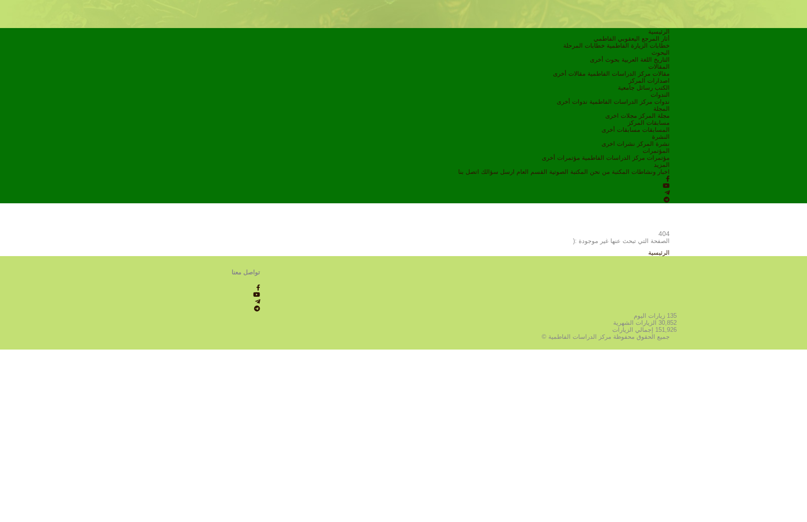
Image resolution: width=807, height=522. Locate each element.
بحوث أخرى (605, 59)
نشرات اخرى (618, 143)
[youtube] (666, 185)
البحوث (660, 52)
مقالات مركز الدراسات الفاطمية (629, 73)
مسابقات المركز (649, 122)
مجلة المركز (654, 115)
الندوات (660, 94)
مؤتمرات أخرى (561, 157)
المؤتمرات (656, 150)
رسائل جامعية (635, 87)
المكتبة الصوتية (568, 171)
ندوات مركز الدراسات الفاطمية (629, 101)
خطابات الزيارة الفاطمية (638, 45)
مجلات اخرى (621, 115)
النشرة (661, 136)
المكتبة (621, 171)
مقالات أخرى (569, 73)
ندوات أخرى (572, 101)
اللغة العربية (637, 59)
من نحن (600, 171)
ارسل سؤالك (498, 171)
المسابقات (656, 129)
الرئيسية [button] (659, 252)
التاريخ (662, 59)
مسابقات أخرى (621, 129)
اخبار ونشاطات (650, 171)
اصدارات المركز (649, 80)
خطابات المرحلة (584, 45)
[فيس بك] (668, 178)
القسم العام (532, 171)
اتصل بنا (468, 171)
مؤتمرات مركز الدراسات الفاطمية (626, 157)
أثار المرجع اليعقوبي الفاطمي (632, 38)
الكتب (662, 87)
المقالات (659, 66)
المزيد (662, 164)
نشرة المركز (653, 143)
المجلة (661, 108)
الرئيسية (659, 31)
